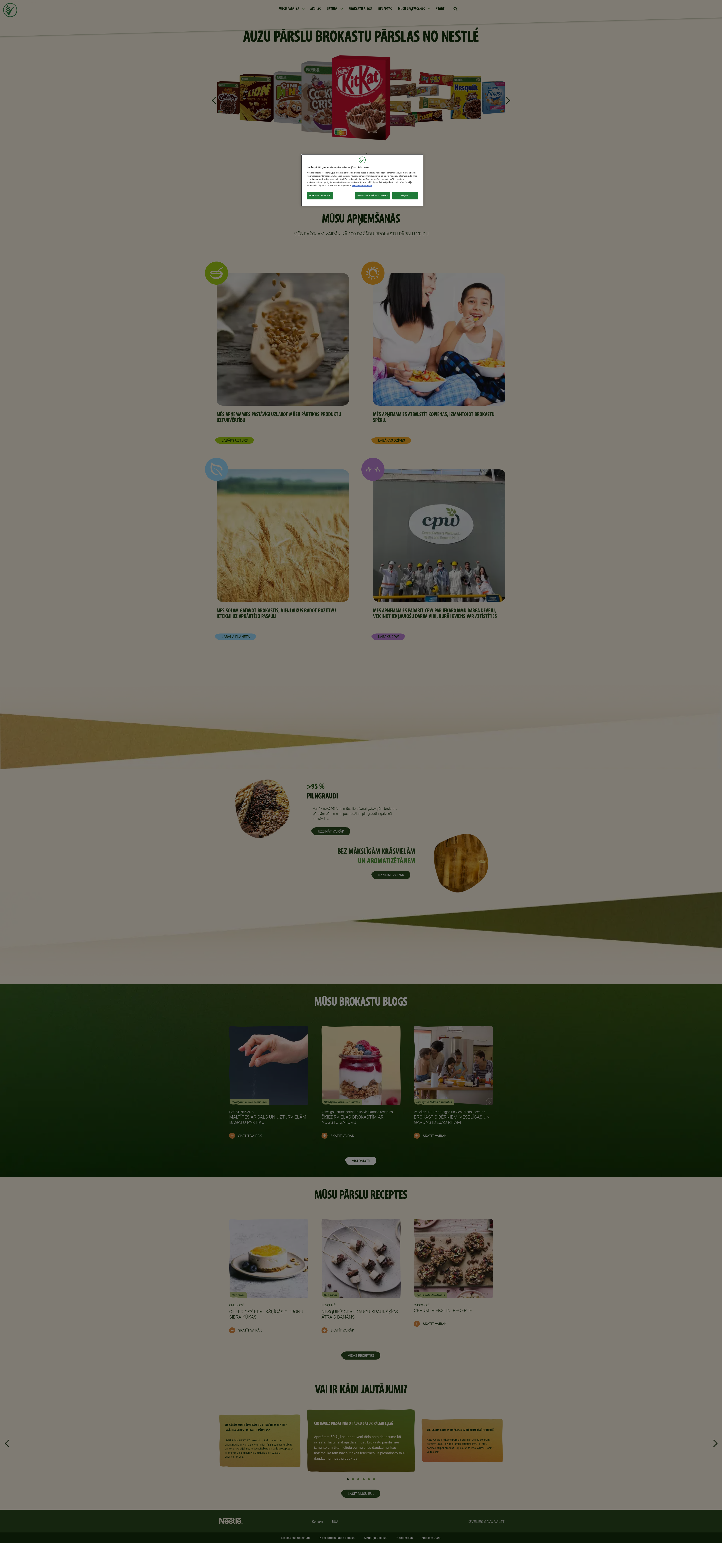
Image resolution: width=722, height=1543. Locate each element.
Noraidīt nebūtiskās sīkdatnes (372, 195)
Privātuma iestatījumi (320, 195)
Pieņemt (405, 195)
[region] (362, 180)
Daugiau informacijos (362, 185)
